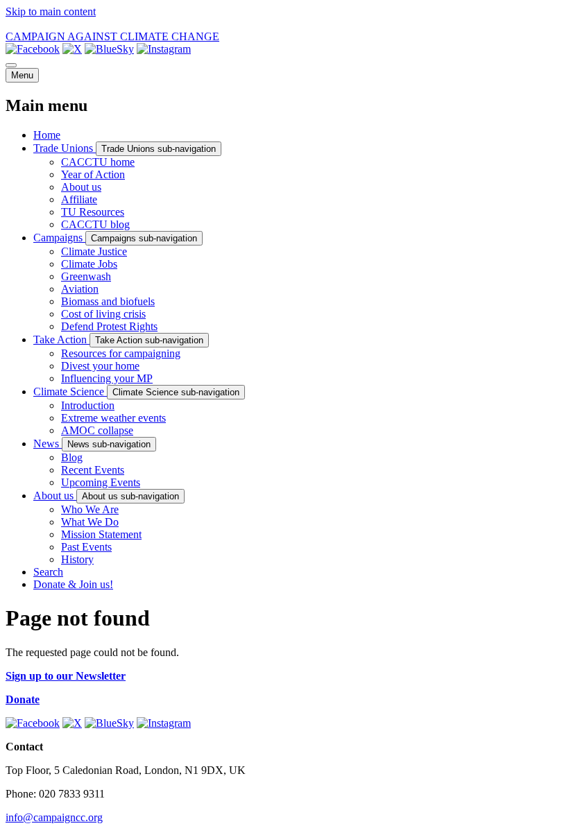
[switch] (11, 65)
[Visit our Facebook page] (33, 49)
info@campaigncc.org (54, 817)
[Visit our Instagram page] (164, 49)
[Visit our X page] (72, 49)
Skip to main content (51, 11)
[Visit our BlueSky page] (109, 49)
